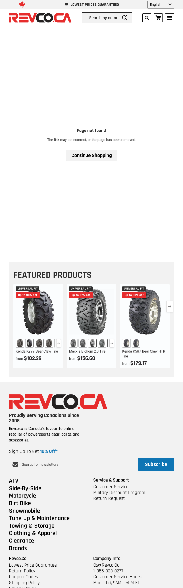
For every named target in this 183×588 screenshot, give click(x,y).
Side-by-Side (25, 488)
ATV (13, 481)
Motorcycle (22, 496)
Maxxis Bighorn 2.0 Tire (87, 351)
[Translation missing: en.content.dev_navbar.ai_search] (146, 17)
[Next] (58, 343)
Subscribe (156, 464)
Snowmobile (24, 511)
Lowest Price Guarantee (33, 565)
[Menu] (169, 17)
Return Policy (22, 571)
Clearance (21, 541)
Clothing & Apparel (33, 533)
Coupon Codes (23, 577)
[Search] (124, 17)
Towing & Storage (31, 526)
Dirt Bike (20, 503)
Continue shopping (91, 155)
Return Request (109, 498)
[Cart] (158, 17)
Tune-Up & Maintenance (39, 518)
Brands (18, 548)
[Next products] (169, 306)
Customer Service (110, 487)
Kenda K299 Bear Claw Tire (37, 351)
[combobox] (103, 18)
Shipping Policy (24, 583)
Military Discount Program (119, 493)
